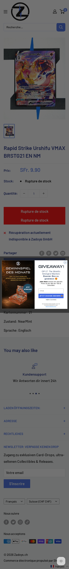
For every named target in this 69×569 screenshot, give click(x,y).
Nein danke (51, 299)
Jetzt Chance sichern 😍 (51, 295)
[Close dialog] (65, 262)
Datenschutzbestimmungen (50, 306)
